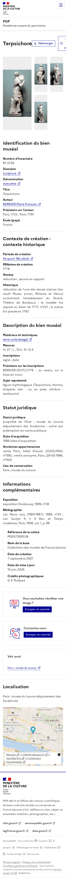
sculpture (9, 173)
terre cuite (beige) (15, 339)
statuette (9, 183)
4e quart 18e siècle (16, 258)
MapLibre (11, 754)
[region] (33, 736)
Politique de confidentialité (36, 862)
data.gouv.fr (40, 831)
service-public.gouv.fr (38, 823)
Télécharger (45, 43)
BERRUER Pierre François (20, 204)
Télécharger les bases (27, 847)
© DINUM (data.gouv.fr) (32, 754)
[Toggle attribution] (59, 754)
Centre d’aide (14, 854)
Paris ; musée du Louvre (22, 668)
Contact (43, 841)
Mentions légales (11, 862)
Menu (61, 5)
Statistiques (50, 847)
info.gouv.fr (10, 823)
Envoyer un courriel (37, 609)
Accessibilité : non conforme (18, 841)
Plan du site (33, 854)
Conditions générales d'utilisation (20, 866)
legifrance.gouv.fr (14, 831)
